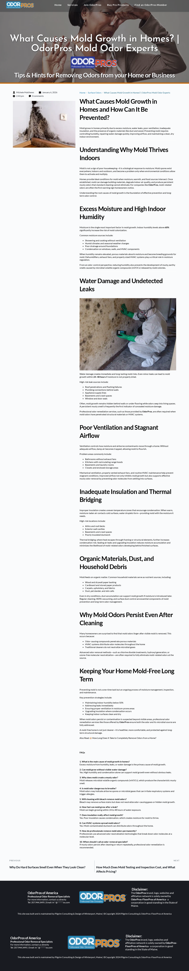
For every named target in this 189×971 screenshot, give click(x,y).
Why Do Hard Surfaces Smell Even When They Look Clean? (47, 867)
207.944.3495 (38, 902)
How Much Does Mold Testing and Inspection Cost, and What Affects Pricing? (135, 869)
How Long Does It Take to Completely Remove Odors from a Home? (124, 738)
